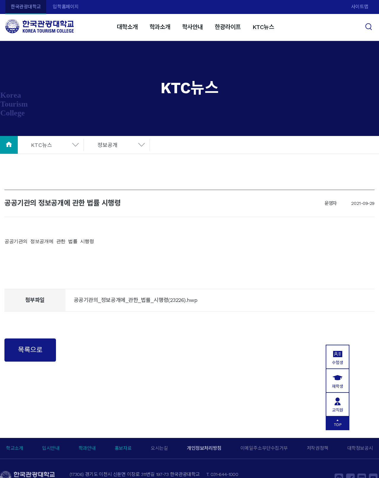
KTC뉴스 (263, 27)
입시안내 (50, 448)
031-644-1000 (224, 474)
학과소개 (160, 27)
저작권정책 (317, 448)
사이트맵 (359, 7)
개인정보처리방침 (204, 448)
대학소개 (127, 27)
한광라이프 (228, 27)
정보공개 (107, 145)
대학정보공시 (360, 448)
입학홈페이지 (65, 7)
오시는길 (159, 448)
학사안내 (192, 27)
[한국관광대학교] (39, 26)
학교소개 (14, 448)
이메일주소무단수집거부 (264, 448)
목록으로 (30, 350)
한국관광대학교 (26, 7)
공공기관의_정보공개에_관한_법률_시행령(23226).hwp (135, 300)
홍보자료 (123, 448)
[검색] (369, 26)
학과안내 (87, 448)
